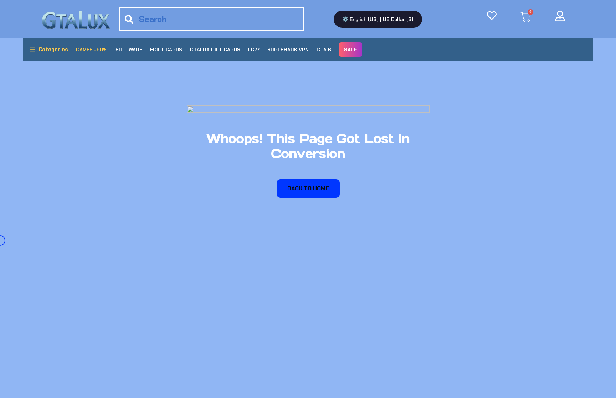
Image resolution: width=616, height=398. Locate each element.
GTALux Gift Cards (215, 49)
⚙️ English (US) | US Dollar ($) (378, 19)
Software (128, 49)
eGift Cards (166, 49)
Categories (53, 49)
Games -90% (92, 49)
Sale (350, 49)
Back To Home (308, 188)
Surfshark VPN (288, 49)
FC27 (254, 49)
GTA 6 (324, 49)
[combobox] (211, 19)
